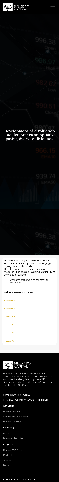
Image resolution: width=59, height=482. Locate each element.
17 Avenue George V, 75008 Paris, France (25, 399)
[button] (52, 7)
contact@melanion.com (16, 394)
